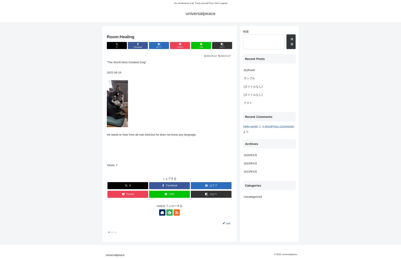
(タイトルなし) (253, 86)
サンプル (249, 78)
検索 (246, 31)
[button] (222, 45)
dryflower (249, 70)
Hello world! (250, 126)
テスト (248, 102)
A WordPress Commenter (278, 126)
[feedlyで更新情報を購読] (169, 212)
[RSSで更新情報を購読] (177, 212)
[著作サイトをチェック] (162, 212)
